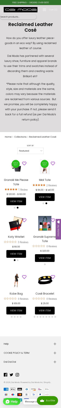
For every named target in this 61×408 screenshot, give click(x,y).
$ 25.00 (45, 303)
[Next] (55, 280)
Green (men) (55, 317)
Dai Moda (15, 382)
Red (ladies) (37, 317)
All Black (15, 260)
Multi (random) (43, 203)
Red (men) (34, 317)
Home (8, 136)
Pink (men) (49, 317)
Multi (15, 208)
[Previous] (6, 166)
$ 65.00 (16, 246)
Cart (53, 9)
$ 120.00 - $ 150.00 (16, 194)
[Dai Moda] (20, 9)
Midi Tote (45, 180)
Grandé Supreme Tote (44, 239)
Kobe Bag (16, 293)
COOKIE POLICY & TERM (16, 353)
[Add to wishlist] (24, 164)
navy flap (18, 317)
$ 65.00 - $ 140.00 (45, 189)
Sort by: (30, 146)
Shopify (47, 382)
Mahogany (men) (46, 317)
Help (6, 344)
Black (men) (40, 317)
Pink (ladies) (52, 317)
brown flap (12, 317)
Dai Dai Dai (10, 362)
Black (18, 208)
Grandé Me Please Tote (16, 182)
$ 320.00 (44, 250)
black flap (20, 317)
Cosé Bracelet (45, 293)
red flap (15, 317)
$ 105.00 (16, 303)
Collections (20, 136)
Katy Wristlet (16, 237)
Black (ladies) (43, 317)
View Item (16, 201)
